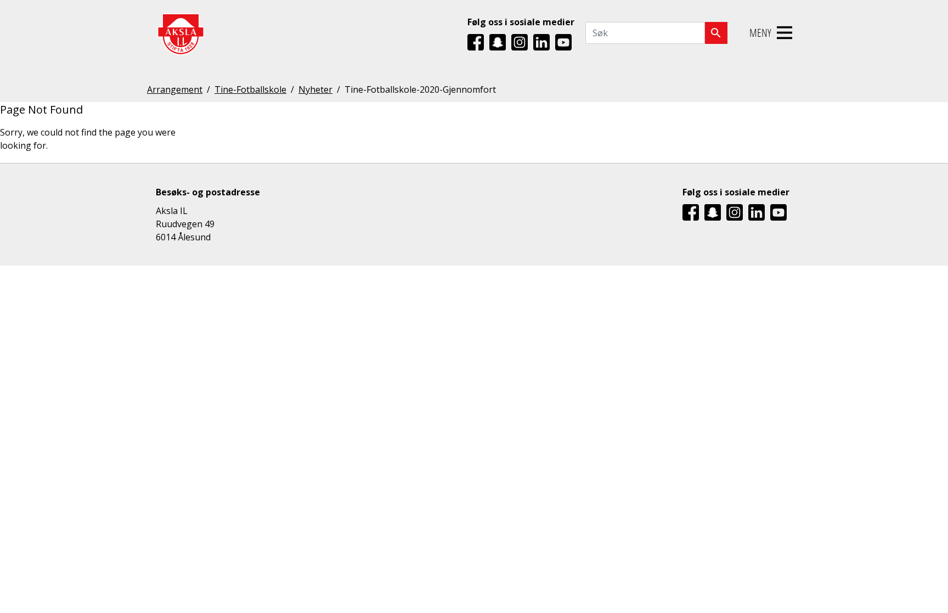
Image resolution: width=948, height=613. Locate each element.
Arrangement (174, 89)
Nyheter (315, 89)
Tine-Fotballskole (250, 89)
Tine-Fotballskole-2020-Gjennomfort (420, 89)
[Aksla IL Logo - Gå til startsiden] (180, 33)
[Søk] (716, 33)
